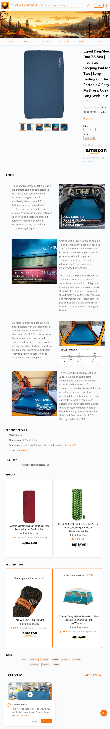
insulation (76, 659)
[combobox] (61, 5)
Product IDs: (18, 450)
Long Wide (90, 137)
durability (65, 659)
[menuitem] (98, 5)
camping (45, 659)
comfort (55, 659)
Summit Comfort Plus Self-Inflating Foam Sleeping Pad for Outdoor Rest (29, 527)
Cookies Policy (23, 715)
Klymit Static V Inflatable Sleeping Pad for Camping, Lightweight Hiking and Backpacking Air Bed (78, 527)
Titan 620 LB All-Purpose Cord (29, 619)
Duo (89, 129)
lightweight (34, 664)
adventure (33, 659)
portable (56, 664)
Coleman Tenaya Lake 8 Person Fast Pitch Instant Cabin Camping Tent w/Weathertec (78, 620)
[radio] (84, 107)
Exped (86, 100)
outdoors (46, 664)
